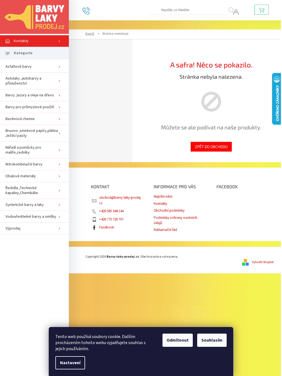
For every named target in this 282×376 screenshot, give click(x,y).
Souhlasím (212, 340)
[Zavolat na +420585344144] (90, 10)
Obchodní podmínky (169, 210)
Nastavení (70, 363)
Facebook (106, 227)
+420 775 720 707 (111, 219)
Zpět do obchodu (211, 146)
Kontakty (160, 203)
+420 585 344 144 (111, 211)
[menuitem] (34, 41)
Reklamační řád (165, 229)
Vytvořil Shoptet (263, 262)
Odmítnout (178, 340)
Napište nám (163, 196)
